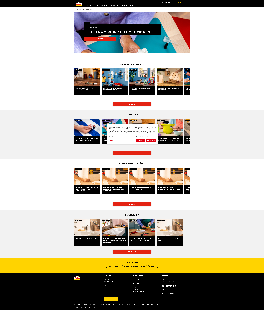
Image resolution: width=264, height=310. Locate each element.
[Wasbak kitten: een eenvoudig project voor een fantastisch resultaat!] (115, 232)
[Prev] (5, 32)
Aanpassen (111, 140)
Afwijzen (140, 140)
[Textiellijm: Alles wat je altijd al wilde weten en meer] (87, 131)
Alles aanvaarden (151, 140)
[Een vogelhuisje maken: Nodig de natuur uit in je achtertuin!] (87, 181)
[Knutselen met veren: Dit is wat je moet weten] (142, 181)
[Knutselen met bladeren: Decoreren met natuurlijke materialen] (115, 181)
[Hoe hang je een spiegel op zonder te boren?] (115, 81)
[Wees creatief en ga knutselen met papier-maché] (170, 181)
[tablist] (132, 97)
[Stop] (132, 56)
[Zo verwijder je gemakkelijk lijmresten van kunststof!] (170, 131)
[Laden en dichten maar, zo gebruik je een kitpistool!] (142, 232)
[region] (132, 134)
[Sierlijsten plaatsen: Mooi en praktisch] (170, 81)
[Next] (263, 32)
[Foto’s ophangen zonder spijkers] (142, 81)
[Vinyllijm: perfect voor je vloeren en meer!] (87, 81)
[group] (132, 35)
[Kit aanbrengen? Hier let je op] (87, 232)
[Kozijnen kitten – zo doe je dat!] (170, 232)
